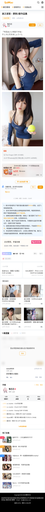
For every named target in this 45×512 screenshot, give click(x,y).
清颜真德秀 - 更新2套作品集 (33, 322)
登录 (22, 353)
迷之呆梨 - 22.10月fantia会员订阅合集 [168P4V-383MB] (11, 324)
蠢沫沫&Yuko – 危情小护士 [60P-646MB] (17, 414)
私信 (40, 25)
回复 (40, 377)
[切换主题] (38, 2)
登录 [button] (33, 187)
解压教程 (6, 7)
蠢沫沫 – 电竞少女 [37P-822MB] (14, 421)
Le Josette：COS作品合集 (12, 403)
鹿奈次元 (28, 495)
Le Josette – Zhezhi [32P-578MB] (15, 407)
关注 (33, 25)
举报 (36, 377)
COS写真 (6, 18)
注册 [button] (40, 187)
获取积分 (17, 7)
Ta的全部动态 (22, 426)
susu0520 (10, 368)
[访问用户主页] (7, 25)
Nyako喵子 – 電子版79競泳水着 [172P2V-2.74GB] (19, 417)
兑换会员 (27, 7)
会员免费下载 (23, 182)
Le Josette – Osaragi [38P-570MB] (15, 410)
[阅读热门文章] (22, 440)
